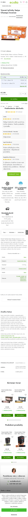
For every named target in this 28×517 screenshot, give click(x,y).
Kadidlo (7, 337)
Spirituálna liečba (17, 337)
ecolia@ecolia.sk (15, 481)
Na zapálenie (23, 276)
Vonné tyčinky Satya (21, 261)
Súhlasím (15, 510)
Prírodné (18, 276)
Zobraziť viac (14, 174)
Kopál (10, 337)
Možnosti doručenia (8, 68)
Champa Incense (22, 268)
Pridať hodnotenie (14, 299)
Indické (22, 276)
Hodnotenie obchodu (14, 108)
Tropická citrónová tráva (6, 335)
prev (1, 399)
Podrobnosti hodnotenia (19, 16)
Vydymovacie (23, 280)
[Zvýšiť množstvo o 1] (25, 93)
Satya (26, 103)
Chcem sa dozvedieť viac (13, 253)
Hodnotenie (11, 232)
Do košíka (14, 99)
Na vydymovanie (23, 278)
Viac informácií (7, 58)
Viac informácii (14, 506)
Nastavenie (14, 514)
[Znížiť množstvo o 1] (20, 93)
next (27, 399)
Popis (4, 232)
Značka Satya (21, 232)
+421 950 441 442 (15, 484)
